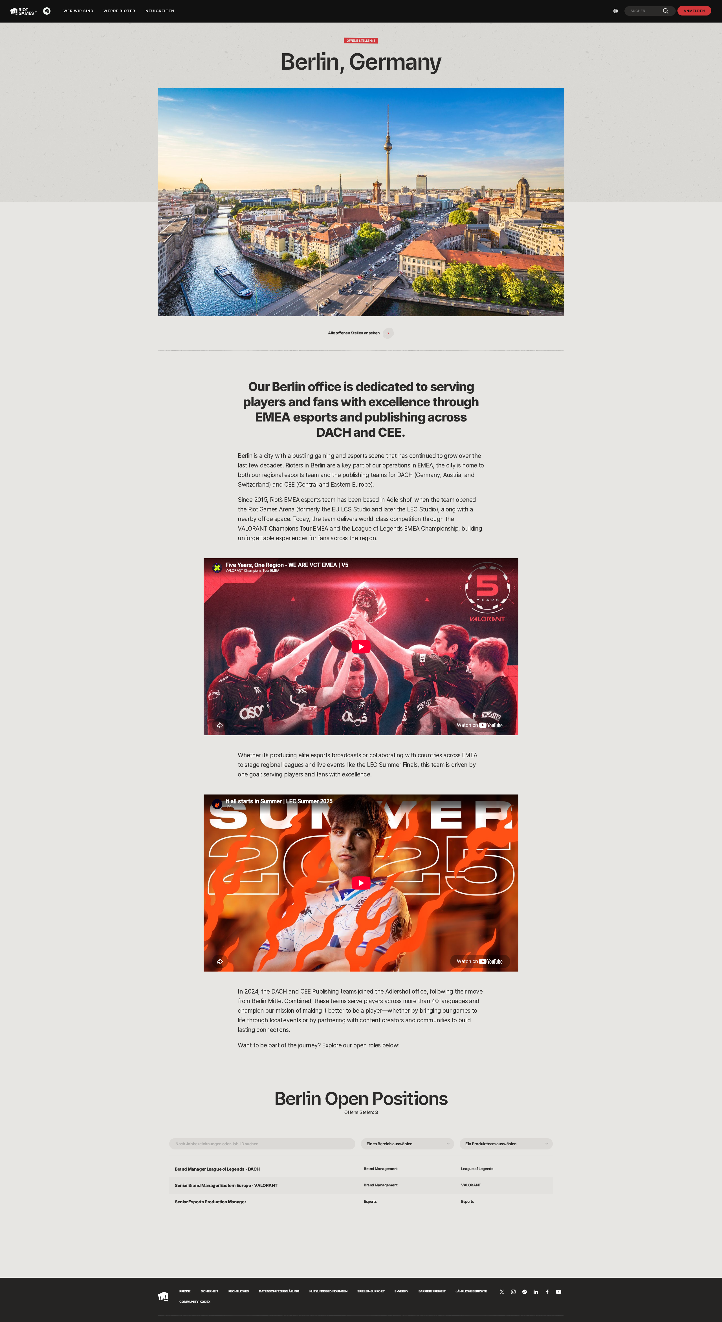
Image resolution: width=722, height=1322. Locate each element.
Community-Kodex (194, 1302)
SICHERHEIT (209, 1291)
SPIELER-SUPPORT (370, 1291)
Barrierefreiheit (432, 1291)
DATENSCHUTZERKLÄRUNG (279, 1291)
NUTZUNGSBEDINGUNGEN (328, 1291)
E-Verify (401, 1291)
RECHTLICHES (238, 1291)
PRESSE (185, 1291)
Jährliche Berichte (471, 1291)
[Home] (48, 11)
